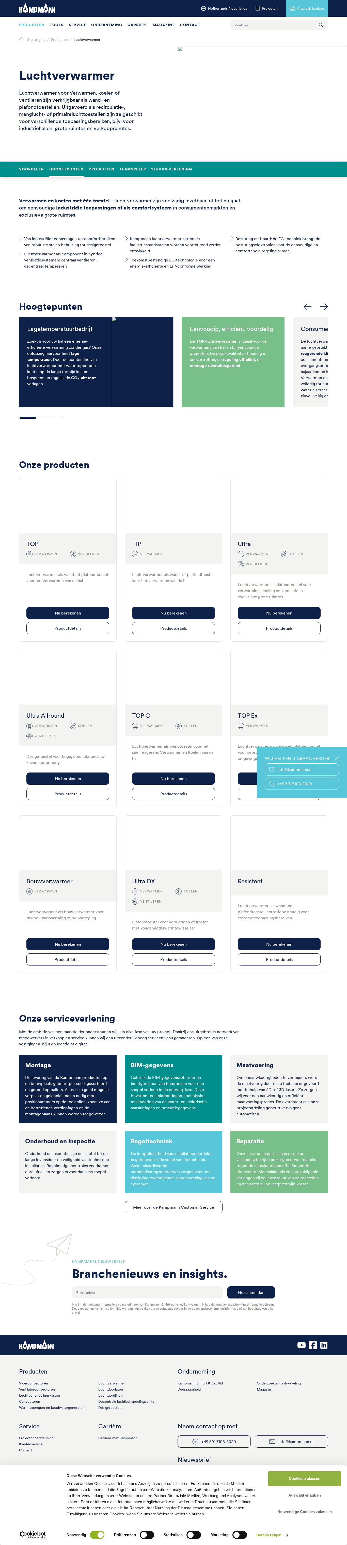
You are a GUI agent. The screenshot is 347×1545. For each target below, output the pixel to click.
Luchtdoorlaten (110, 1389)
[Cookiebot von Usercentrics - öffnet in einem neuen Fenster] (33, 1535)
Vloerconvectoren (33, 1383)
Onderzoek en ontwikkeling (279, 1383)
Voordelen (31, 169)
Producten (32, 25)
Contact (190, 25)
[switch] (147, 1535)
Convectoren (29, 1401)
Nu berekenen (68, 613)
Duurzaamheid (189, 1389)
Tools (57, 25)
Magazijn (264, 1389)
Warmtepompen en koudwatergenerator (51, 1407)
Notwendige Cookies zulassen (304, 1511)
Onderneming (106, 25)
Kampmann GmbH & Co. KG (200, 1383)
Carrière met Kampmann (118, 1438)
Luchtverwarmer (111, 1383)
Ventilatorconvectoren (37, 1389)
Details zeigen (268, 1535)
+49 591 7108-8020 (218, 1441)
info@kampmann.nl (295, 1441)
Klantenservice (31, 1444)
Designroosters (110, 1407)
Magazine (164, 25)
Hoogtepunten (66, 169)
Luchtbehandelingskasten (39, 1395)
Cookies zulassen (305, 1478)
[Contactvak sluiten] (337, 758)
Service (77, 25)
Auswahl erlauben (304, 1495)
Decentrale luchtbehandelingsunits (126, 1401)
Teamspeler (132, 169)
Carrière (138, 25)
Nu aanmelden (251, 1292)
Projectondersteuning (36, 1438)
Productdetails (68, 628)
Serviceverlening (171, 169)
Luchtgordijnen (110, 1395)
